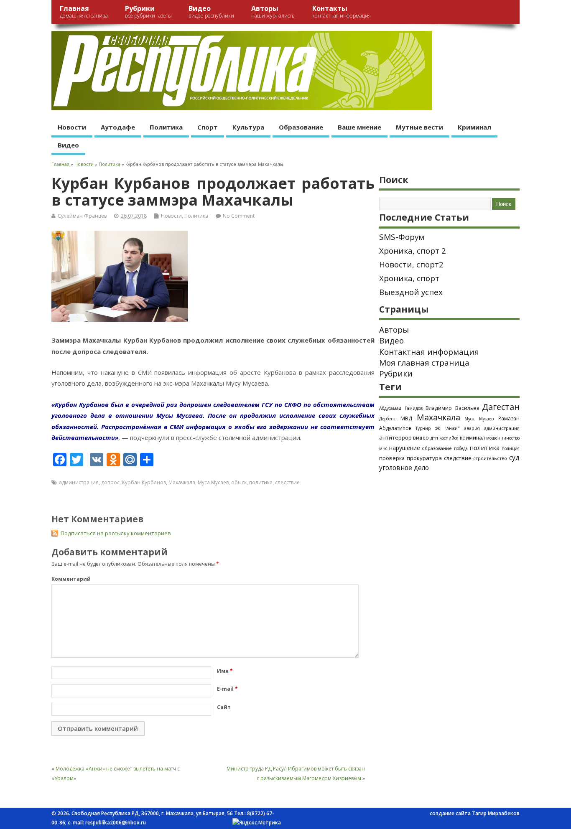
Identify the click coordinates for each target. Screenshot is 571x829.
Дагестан (501, 406)
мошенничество (503, 438)
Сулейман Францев (82, 215)
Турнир (423, 428)
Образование (301, 127)
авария (472, 428)
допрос (110, 482)
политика (261, 482)
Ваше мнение (359, 127)
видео (421, 437)
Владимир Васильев (452, 408)
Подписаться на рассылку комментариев (116, 533)
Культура (248, 127)
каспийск (448, 438)
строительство (490, 458)
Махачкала (181, 482)
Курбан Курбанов (144, 482)
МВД (406, 418)
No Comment (239, 215)
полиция (511, 448)
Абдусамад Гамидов (401, 408)
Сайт (224, 707)
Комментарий (71, 578)
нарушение (404, 448)
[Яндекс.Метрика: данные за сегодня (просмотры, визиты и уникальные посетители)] (256, 822)
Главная (84, 11)
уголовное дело (404, 467)
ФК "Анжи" (447, 428)
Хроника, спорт (409, 278)
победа (461, 448)
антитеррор (395, 437)
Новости (72, 127)
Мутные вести (419, 127)
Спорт (207, 127)
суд (514, 457)
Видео (211, 11)
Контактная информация (429, 351)
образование (437, 448)
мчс (383, 448)
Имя (225, 670)
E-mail (227, 688)
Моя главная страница (424, 362)
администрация (79, 482)
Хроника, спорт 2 (412, 250)
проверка (392, 458)
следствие (287, 482)
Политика (166, 127)
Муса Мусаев (213, 482)
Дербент (387, 419)
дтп (434, 438)
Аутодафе (118, 127)
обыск (239, 482)
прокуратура (424, 458)
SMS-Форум (401, 236)
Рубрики (148, 11)
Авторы (273, 11)
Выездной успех (411, 292)
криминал (472, 437)
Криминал (474, 127)
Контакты (341, 11)
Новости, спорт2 (411, 264)
